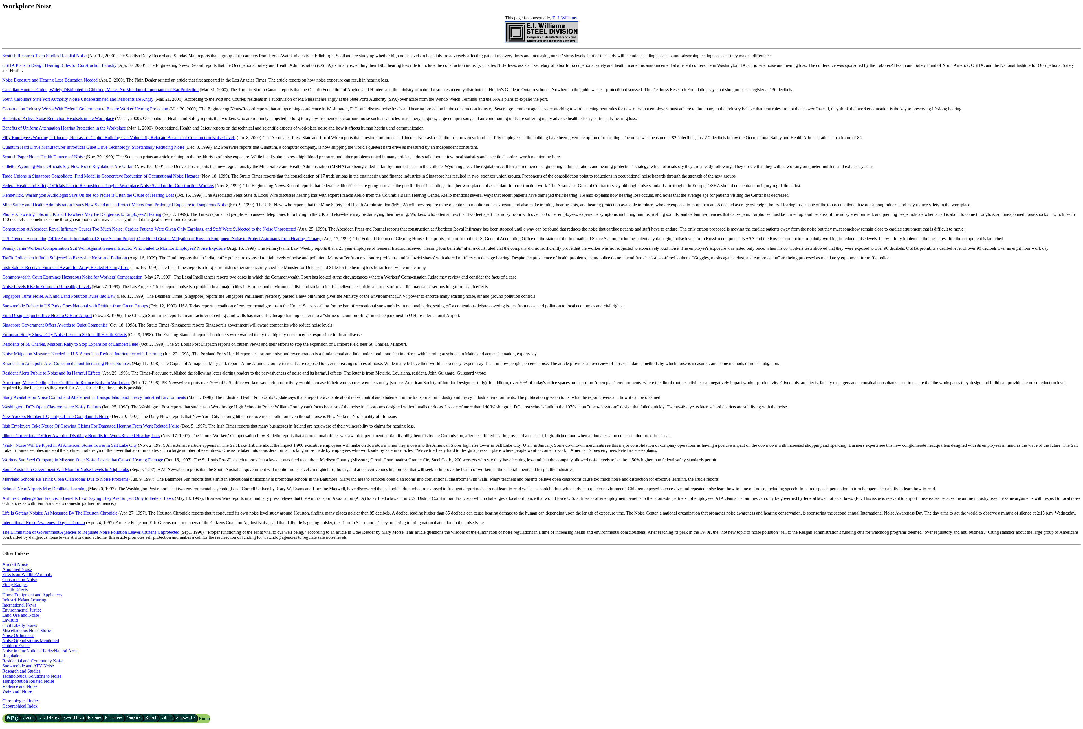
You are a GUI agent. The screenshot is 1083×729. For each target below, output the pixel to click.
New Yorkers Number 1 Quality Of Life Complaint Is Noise (55, 416)
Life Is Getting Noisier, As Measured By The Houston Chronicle (59, 513)
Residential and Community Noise (32, 660)
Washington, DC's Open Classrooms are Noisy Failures (51, 406)
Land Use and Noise (20, 615)
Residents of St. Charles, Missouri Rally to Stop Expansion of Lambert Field (70, 344)
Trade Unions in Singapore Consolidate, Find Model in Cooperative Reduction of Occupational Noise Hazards (100, 176)
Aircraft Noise (15, 564)
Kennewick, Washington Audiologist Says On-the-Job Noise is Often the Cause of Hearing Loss (88, 195)
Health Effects (15, 589)
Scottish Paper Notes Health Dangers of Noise (43, 156)
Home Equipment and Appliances (32, 594)
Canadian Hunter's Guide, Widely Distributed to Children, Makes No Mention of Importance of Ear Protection (100, 89)
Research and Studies (21, 671)
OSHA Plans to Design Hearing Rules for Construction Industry (59, 65)
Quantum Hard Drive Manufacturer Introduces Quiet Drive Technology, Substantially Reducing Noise (93, 147)
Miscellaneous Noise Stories (27, 630)
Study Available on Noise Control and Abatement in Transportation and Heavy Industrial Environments (94, 397)
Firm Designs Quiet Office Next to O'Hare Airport (47, 315)
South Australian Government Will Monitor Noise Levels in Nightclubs (65, 469)
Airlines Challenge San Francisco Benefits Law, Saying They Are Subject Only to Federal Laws (88, 498)
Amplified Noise (17, 569)
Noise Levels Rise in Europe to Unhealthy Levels (46, 286)
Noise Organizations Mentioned (30, 640)
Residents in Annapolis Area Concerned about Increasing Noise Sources (66, 363)
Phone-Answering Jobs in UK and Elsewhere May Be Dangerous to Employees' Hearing (81, 214)
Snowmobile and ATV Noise (28, 666)
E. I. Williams (564, 18)
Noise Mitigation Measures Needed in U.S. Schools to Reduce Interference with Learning (82, 353)
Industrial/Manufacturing (24, 599)
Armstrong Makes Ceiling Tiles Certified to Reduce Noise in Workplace (66, 382)
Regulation (12, 655)
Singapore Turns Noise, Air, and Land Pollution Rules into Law (59, 296)
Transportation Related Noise (28, 681)
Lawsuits (10, 620)
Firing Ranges (14, 584)
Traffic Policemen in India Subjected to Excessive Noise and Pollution (64, 257)
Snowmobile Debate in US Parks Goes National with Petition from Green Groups (75, 305)
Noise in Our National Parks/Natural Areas (40, 650)
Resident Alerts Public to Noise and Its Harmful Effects (51, 373)
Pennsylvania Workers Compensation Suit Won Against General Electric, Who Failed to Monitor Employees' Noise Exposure (114, 248)
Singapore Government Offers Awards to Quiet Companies (54, 325)
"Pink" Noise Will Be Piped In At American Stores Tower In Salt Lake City (69, 445)
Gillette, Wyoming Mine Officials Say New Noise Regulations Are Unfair (68, 166)
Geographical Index (20, 706)
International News (19, 605)
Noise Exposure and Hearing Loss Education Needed (50, 80)
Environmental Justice (21, 610)
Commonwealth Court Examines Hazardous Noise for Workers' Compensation (72, 277)
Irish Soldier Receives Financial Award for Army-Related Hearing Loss (65, 267)
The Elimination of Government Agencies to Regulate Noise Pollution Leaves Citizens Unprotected (90, 532)
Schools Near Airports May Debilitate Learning (44, 488)
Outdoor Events (16, 645)
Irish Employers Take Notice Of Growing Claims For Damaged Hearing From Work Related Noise (90, 426)
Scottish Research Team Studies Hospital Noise (44, 55)
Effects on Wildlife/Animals (27, 574)
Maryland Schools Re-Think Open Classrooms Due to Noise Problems (65, 479)
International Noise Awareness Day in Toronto (43, 522)
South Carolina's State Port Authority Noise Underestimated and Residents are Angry (77, 99)
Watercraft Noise (17, 691)
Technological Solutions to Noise (31, 676)
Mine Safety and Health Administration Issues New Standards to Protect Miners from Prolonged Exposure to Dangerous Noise (115, 204)
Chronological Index (20, 701)
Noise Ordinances (18, 635)
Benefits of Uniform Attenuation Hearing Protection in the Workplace (64, 128)
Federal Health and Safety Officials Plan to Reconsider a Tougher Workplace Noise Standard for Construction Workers (108, 185)
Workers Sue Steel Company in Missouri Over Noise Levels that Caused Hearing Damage (82, 459)
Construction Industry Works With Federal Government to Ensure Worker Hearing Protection (85, 108)
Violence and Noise (19, 686)
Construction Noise (19, 579)
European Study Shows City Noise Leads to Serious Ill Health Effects (64, 334)
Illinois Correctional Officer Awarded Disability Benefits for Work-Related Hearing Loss (81, 435)
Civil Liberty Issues (19, 625)
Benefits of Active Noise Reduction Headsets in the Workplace (58, 118)
